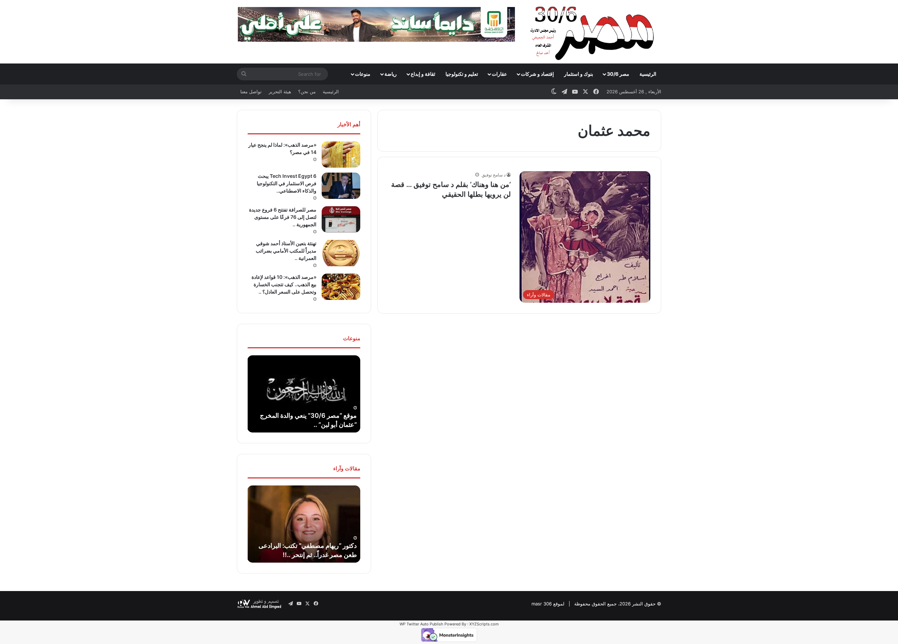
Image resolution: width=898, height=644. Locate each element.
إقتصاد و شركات (537, 74)
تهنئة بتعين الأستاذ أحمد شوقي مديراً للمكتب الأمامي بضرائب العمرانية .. (286, 250)
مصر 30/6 (618, 74)
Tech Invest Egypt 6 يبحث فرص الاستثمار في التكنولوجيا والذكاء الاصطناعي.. (286, 183)
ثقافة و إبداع (423, 74)
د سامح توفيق (493, 174)
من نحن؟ (307, 91)
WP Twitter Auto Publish (421, 624)
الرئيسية (647, 74)
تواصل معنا (251, 91)
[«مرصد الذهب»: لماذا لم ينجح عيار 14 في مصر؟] (341, 154)
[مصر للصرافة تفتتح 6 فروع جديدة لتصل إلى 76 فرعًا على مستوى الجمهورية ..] (341, 219)
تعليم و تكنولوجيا (461, 74)
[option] (303, 393)
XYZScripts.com (484, 624)
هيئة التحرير (280, 91)
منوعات (362, 74)
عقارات (499, 74)
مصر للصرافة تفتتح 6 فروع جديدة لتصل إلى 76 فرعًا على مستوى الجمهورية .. (282, 217)
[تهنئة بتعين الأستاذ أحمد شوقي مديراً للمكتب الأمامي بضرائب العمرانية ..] (341, 253)
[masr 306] (594, 31)
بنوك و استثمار (578, 74)
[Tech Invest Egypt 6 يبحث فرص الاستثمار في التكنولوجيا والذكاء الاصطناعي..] (341, 186)
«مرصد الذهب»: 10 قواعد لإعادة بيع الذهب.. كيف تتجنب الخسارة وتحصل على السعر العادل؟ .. (284, 284)
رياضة (390, 74)
